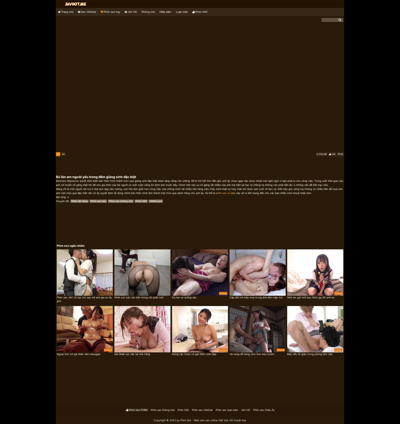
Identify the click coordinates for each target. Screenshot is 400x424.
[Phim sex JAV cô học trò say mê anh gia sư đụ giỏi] (85, 272)
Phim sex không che (121, 201)
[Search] (340, 20)
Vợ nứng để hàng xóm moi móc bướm (252, 354)
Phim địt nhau (79, 201)
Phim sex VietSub (202, 410)
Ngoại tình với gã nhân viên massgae (78, 354)
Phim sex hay (112, 11)
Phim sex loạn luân (227, 410)
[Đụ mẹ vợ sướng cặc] (200, 272)
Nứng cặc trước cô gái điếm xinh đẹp (194, 354)
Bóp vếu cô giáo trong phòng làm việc (310, 354)
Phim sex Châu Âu (264, 410)
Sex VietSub (88, 11)
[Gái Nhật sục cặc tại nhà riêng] (142, 329)
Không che (148, 11)
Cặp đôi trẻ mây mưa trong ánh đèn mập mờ (256, 297)
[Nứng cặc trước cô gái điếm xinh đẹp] (200, 329)
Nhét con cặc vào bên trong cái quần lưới (139, 297)
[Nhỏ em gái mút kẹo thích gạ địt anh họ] (315, 272)
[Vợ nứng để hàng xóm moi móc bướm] (257, 329)
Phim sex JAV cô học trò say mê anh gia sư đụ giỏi (84, 299)
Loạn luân (182, 11)
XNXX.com (156, 201)
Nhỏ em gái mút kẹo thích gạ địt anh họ (310, 297)
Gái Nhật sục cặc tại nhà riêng (132, 354)
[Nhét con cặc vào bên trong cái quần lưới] (142, 272)
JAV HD (132, 11)
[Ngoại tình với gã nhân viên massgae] (85, 329)
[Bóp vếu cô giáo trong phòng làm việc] (315, 329)
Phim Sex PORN (138, 410)
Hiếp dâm (165, 11)
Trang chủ (67, 11)
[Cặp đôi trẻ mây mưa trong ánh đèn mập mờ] (257, 272)
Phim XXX (201, 11)
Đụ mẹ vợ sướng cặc (184, 297)
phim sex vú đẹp (225, 193)
